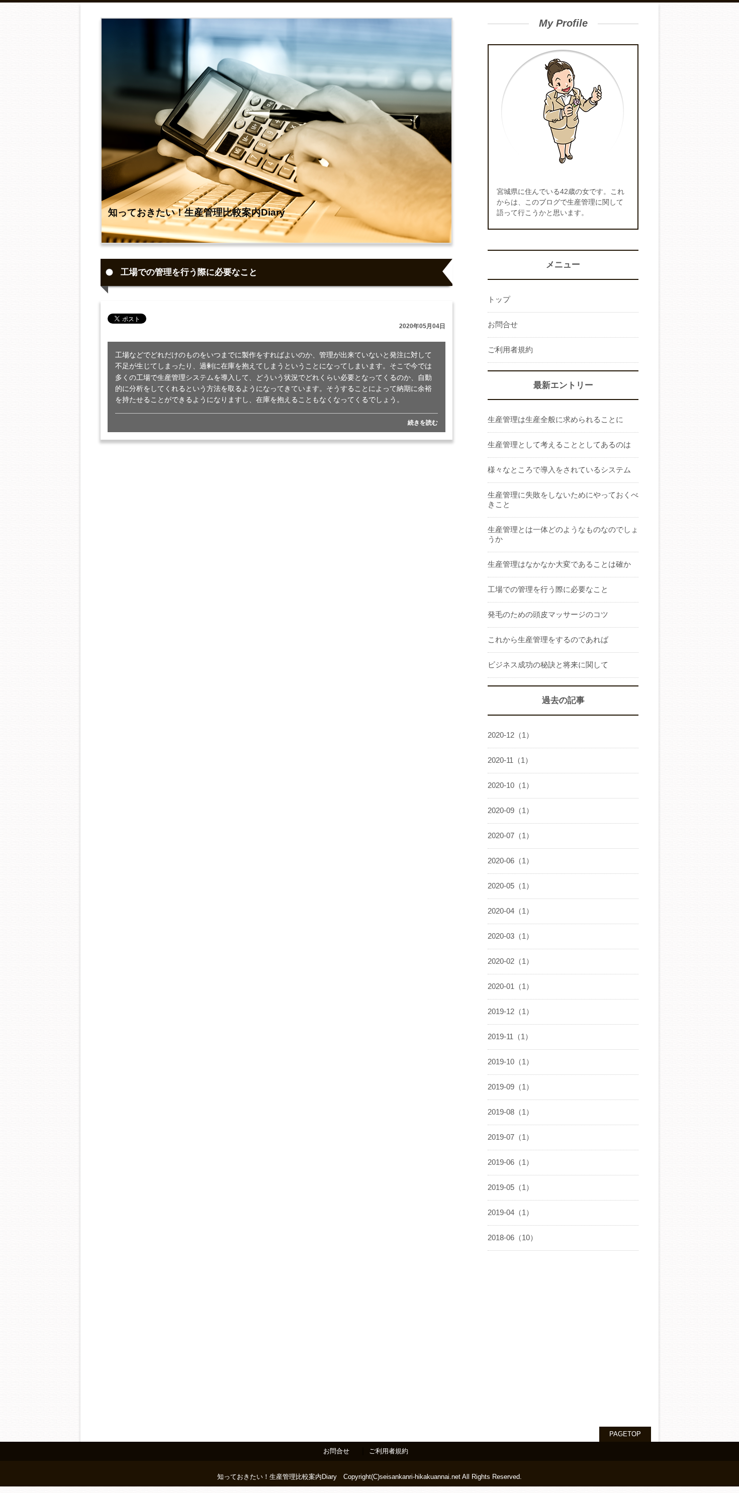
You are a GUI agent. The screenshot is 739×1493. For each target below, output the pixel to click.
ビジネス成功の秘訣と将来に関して (548, 664)
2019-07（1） (510, 1137)
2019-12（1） (510, 1011)
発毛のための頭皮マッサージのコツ (548, 614)
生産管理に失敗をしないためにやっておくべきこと (563, 499)
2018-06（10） (512, 1237)
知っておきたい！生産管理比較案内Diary (196, 212)
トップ (499, 299)
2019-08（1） (510, 1112)
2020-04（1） (510, 911)
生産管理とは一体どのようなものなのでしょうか (563, 534)
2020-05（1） (510, 885)
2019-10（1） (510, 1061)
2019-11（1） (510, 1036)
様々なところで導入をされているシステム (559, 469)
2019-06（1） (510, 1162)
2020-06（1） (510, 860)
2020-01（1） (510, 986)
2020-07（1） (510, 835)
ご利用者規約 (510, 349)
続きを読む (423, 422)
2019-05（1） (510, 1187)
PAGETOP (625, 1434)
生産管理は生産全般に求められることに (555, 419)
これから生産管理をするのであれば (548, 639)
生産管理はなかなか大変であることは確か (559, 564)
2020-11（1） (510, 760)
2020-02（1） (510, 961)
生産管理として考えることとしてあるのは (559, 444)
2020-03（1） (510, 936)
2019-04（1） (510, 1212)
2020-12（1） (510, 735)
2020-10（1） (510, 785)
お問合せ (503, 324)
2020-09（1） (510, 810)
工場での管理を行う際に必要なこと (548, 589)
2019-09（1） (510, 1086)
